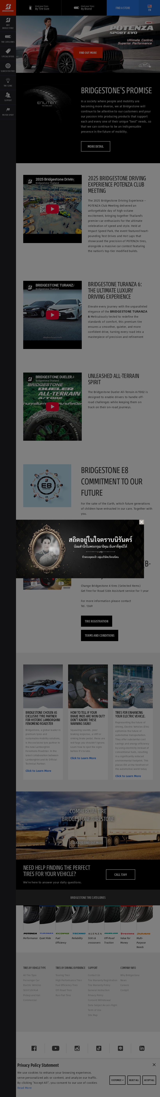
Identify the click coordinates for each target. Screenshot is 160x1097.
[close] (141, 522)
